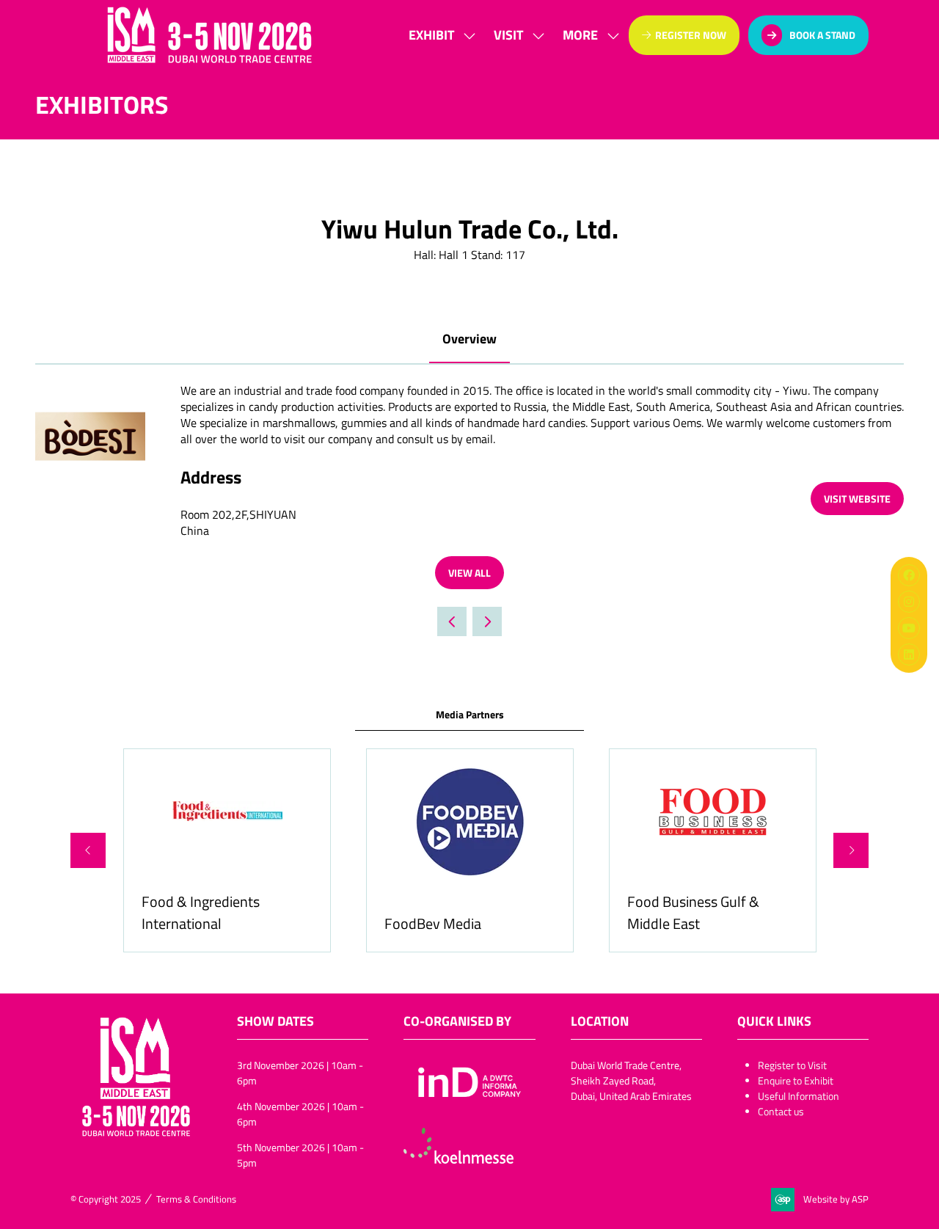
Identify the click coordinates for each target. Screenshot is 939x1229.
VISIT (508, 34)
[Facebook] (909, 575)
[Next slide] (851, 850)
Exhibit (431, 34)
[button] (587, 35)
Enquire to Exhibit (795, 1080)
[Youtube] (909, 628)
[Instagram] (909, 602)
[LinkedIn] (909, 654)
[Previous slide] (88, 850)
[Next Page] (487, 621)
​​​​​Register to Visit (792, 1065)
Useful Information (798, 1096)
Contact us (781, 1111)
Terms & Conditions (196, 1199)
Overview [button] (469, 338)
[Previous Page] (452, 621)
